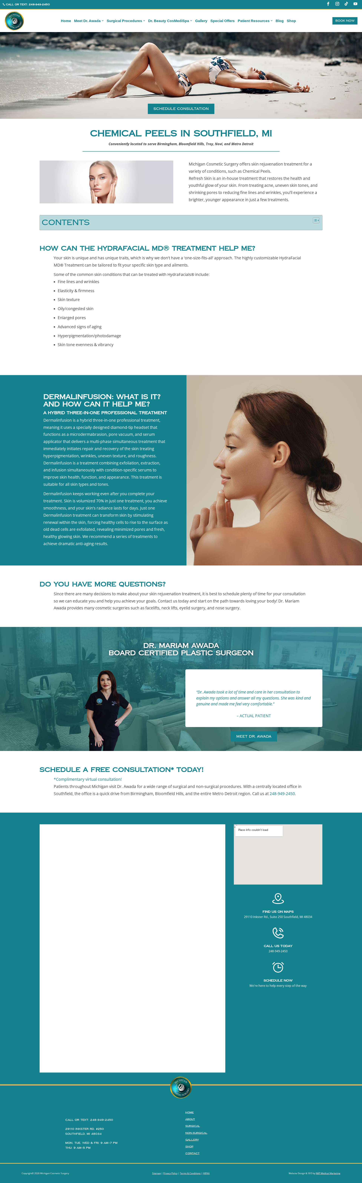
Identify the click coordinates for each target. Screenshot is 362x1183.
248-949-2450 (282, 793)
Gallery (192, 1140)
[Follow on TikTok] (346, 4)
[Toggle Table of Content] (314, 220)
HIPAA (206, 1173)
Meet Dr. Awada (253, 736)
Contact (192, 1153)
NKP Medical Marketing (328, 1173)
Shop (189, 1146)
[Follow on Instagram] (337, 4)
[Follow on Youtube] (355, 4)
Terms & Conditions (190, 1173)
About (190, 1119)
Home (189, 1112)
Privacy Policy (170, 1173)
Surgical (192, 1126)
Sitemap (156, 1173)
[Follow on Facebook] (328, 4)
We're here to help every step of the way (278, 986)
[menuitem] (66, 21)
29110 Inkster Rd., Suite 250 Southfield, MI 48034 (278, 917)
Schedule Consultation (181, 108)
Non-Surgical (196, 1133)
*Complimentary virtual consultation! (88, 779)
